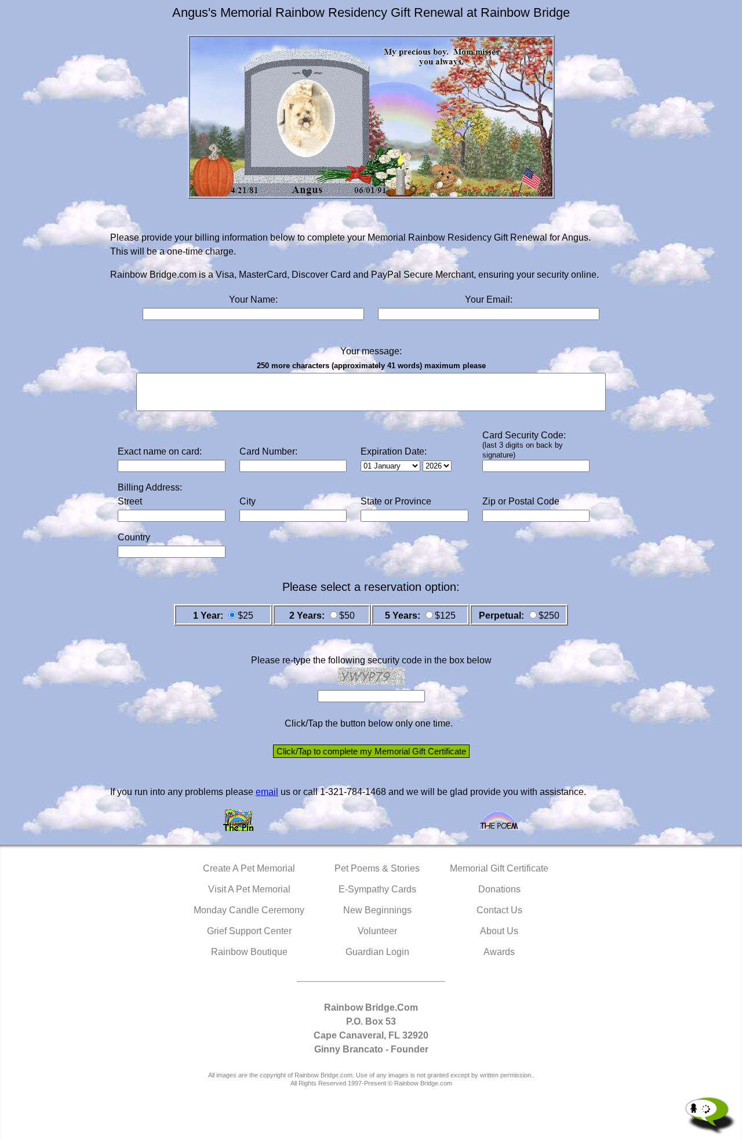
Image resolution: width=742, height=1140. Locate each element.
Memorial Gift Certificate (499, 868)
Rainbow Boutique (249, 952)
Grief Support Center (249, 931)
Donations (499, 889)
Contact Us (499, 910)
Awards (499, 952)
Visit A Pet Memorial (249, 889)
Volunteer (377, 931)
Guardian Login (377, 952)
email (267, 792)
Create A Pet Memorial (249, 868)
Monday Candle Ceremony (249, 910)
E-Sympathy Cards (377, 889)
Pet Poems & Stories (377, 868)
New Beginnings (377, 910)
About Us (499, 931)
